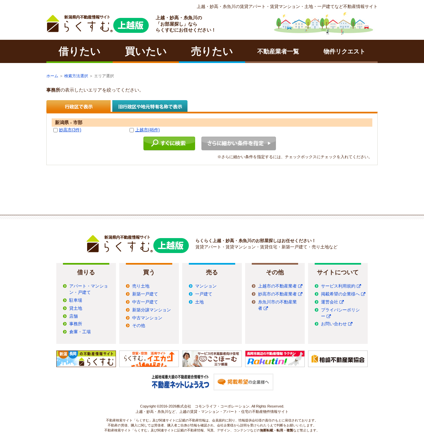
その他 (138, 325)
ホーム (52, 76)
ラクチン (97, 24)
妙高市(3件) (70, 129)
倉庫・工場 (80, 332)
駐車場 (75, 300)
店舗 (73, 316)
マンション (206, 286)
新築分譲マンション (151, 310)
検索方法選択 (76, 76)
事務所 (75, 324)
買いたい (146, 51)
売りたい (212, 51)
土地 (199, 302)
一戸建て (203, 294)
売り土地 (140, 286)
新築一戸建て (145, 294)
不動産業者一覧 (278, 51)
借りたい (80, 51)
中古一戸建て (145, 302)
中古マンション (147, 318)
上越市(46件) (147, 129)
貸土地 (75, 308)
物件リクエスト (344, 51)
